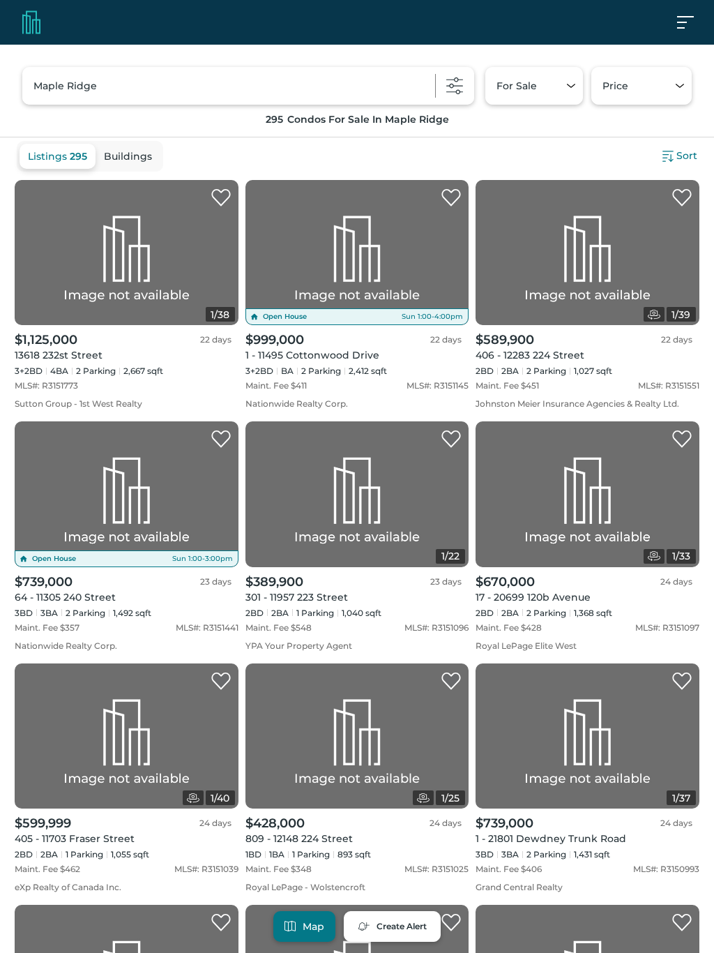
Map (313, 926)
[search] (248, 86)
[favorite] (221, 198)
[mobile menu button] (693, 22)
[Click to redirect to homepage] (31, 22)
